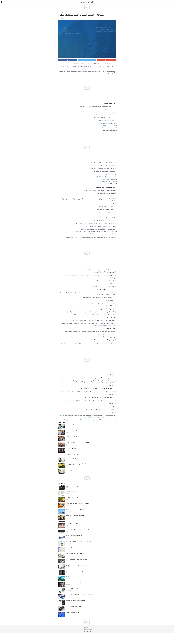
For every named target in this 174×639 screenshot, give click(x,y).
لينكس (62, 12)
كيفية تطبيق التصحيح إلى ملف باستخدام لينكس (75, 458)
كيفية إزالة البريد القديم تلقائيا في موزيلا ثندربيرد (75, 509)
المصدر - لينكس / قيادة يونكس (72, 454)
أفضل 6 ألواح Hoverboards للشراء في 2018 (75, 535)
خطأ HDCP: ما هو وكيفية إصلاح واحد (73, 606)
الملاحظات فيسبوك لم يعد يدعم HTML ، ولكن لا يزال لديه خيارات (79, 594)
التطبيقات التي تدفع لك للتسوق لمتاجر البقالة (75, 515)
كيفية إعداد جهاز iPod (70, 547)
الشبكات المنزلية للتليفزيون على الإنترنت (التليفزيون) (77, 565)
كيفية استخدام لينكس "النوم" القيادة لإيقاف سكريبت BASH (77, 442)
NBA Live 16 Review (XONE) (72, 523)
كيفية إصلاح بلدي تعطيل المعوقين (73, 612)
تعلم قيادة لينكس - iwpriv (71, 448)
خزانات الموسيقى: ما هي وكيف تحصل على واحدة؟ (76, 577)
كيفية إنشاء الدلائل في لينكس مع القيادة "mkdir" (76, 464)
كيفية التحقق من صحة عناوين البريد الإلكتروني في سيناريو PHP (78, 541)
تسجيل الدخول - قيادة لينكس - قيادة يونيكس (75, 430)
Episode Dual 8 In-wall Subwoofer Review (75, 600)
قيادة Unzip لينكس (70, 470)
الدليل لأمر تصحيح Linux (87, 417)
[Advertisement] (87, 136)
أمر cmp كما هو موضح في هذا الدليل (87, 419)
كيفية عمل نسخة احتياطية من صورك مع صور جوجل (76, 559)
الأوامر (59, 12)
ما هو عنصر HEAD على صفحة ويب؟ (73, 588)
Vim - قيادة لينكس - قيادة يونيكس (73, 425)
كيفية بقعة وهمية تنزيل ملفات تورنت (73, 582)
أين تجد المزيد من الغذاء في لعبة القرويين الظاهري (76, 497)
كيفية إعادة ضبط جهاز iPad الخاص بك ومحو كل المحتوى (77, 529)
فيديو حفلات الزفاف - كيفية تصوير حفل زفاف (75, 553)
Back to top (87, 627)
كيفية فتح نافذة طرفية (64, 66)
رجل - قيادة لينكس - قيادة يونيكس (73, 436)
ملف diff (62, 415)
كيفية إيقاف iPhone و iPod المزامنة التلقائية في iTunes (77, 503)
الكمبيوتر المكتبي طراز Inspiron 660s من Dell (75, 571)
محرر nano (106, 125)
